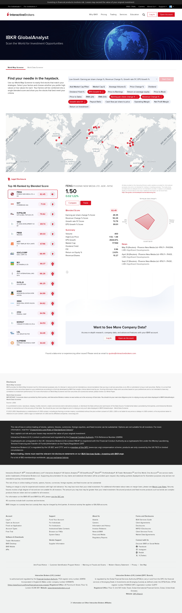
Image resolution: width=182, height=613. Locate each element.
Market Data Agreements (145, 535)
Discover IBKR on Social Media (147, 544)
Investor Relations (99, 529)
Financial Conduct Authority (81, 437)
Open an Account (12, 523)
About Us (151, 6)
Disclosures (140, 526)
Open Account (166, 14)
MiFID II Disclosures (143, 529)
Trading (113, 14)
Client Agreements (143, 523)
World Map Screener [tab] (16, 67)
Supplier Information (57, 544)
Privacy (134, 565)
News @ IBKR (97, 532)
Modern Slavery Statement (119, 565)
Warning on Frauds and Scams (94, 565)
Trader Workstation (13, 541)
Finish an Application (14, 526)
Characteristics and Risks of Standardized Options (51, 430)
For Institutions (30, 6)
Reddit (141, 553)
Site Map (143, 565)
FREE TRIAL (131, 6)
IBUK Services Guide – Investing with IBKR (100, 454)
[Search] (143, 14)
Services (123, 14)
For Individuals (14, 6)
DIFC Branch (138, 594)
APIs (7, 550)
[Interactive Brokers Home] (20, 14)
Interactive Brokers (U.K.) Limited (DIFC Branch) (134, 575)
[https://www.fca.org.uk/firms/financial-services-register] (28, 585)
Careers (141, 6)
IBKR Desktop (11, 544)
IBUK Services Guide (144, 520)
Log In (152, 14)
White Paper (110, 392)
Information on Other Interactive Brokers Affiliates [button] (92, 603)
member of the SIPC (79, 447)
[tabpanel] (91, 216)
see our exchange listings (57, 457)
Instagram (142, 550)
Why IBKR (93, 14)
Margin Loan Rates (159, 487)
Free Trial (9, 532)
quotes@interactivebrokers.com (122, 353)
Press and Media (98, 535)
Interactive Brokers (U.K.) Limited (47, 575)
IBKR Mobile (10, 547)
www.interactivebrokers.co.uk (59, 588)
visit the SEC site (57, 497)
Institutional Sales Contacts (59, 529)
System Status (54, 535)
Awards (95, 520)
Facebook (142, 547)
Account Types (11, 529)
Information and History (101, 526)
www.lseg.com (73, 414)
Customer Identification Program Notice (65, 565)
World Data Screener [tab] (35, 67)
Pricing (104, 14)
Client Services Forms (144, 532)
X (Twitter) (142, 556)
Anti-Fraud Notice (40, 565)
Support (162, 6)
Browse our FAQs (56, 532)
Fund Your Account (56, 520)
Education (134, 14)
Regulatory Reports (99, 538)
